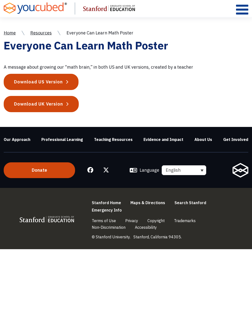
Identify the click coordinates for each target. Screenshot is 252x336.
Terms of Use (104, 220)
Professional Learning (62, 139)
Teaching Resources (113, 139)
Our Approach (17, 139)
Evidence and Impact (163, 139)
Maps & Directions (147, 202)
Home (10, 33)
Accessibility (146, 227)
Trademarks (185, 220)
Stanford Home (106, 202)
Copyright (156, 220)
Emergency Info (107, 210)
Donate (39, 170)
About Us (203, 139)
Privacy (131, 220)
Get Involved (235, 139)
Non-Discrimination (109, 227)
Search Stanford (190, 202)
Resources (41, 33)
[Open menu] (242, 9)
